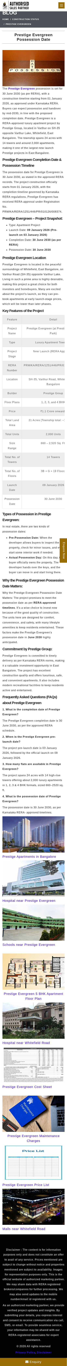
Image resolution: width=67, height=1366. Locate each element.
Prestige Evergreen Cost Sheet (27, 1087)
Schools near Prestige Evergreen (28, 944)
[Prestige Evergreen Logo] (15, 5)
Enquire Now (63, 550)
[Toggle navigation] (61, 5)
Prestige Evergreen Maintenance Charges (33, 1138)
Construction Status (25, 19)
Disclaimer (44, 1352)
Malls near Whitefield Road (23, 1229)
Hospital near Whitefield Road (26, 1043)
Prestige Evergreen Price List (25, 1185)
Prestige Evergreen (21, 88)
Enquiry (35, 1362)
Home (5, 19)
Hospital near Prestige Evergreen (28, 900)
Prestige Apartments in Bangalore (29, 856)
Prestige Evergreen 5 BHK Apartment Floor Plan (33, 996)
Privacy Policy (25, 1352)
